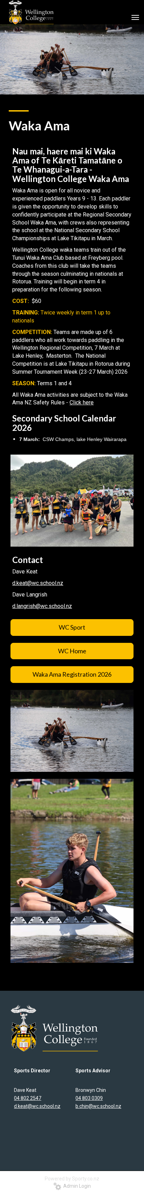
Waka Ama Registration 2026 (72, 674)
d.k (15, 583)
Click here (82, 402)
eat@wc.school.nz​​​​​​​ (41, 583)
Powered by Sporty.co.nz (72, 1178)
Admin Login (76, 1186)
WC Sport (72, 627)
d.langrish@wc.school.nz (42, 606)
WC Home (72, 651)
